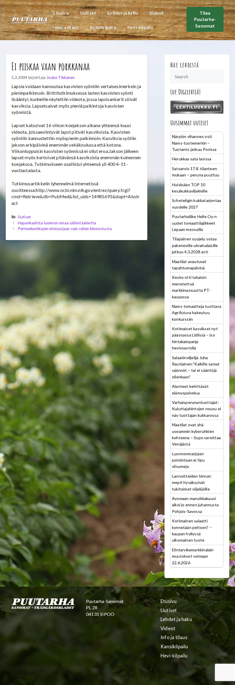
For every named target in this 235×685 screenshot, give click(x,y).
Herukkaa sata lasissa (191, 158)
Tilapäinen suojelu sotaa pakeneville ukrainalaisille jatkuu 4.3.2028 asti (195, 245)
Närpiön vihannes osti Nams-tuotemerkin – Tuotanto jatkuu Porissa (194, 143)
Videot (156, 12)
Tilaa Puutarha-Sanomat (205, 19)
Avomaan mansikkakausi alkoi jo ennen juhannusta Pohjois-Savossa (195, 505)
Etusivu (60, 12)
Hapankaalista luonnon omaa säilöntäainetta (57, 223)
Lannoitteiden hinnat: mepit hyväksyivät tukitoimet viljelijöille (192, 482)
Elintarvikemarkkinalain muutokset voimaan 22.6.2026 (193, 556)
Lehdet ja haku (122, 12)
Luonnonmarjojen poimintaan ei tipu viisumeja (188, 460)
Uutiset (88, 12)
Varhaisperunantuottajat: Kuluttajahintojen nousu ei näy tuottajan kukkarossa (196, 409)
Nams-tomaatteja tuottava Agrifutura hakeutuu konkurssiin (196, 313)
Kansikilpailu (103, 27)
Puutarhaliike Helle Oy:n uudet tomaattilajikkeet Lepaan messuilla (194, 223)
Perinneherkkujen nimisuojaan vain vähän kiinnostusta (65, 228)
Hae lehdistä (184, 65)
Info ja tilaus (66, 27)
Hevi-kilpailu (141, 27)
